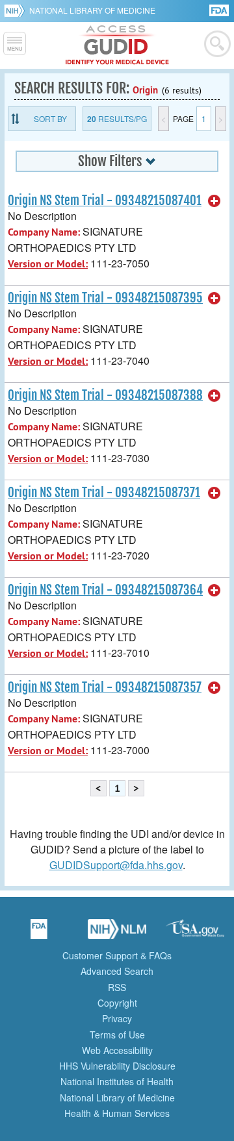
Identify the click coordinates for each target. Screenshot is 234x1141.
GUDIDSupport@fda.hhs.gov (116, 864)
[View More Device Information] (214, 201)
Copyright (117, 1002)
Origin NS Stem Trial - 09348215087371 (104, 492)
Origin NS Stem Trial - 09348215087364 (105, 590)
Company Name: (44, 232)
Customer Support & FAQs (117, 955)
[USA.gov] (195, 933)
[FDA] (220, 9)
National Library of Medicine (92, 10)
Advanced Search (117, 970)
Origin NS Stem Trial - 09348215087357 (105, 687)
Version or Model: (48, 264)
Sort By (50, 118)
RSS (117, 987)
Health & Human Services (117, 1113)
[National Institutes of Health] (16, 10)
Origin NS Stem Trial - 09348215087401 (105, 200)
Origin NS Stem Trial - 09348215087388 (105, 395)
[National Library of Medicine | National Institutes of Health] (117, 933)
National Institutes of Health (117, 1081)
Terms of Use (117, 1034)
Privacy (117, 1018)
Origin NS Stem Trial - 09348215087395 (105, 298)
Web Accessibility (117, 1050)
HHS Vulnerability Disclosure (117, 1065)
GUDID (117, 45)
